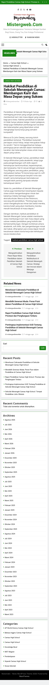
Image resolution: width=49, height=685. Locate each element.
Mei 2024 (8, 548)
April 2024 (8, 553)
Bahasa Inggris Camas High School (18, 633)
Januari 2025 (9, 510)
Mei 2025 (8, 491)
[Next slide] (46, 2)
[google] (27, 9)
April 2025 (8, 496)
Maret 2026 (9, 444)
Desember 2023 (11, 572)
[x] (24, 9)
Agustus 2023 (10, 591)
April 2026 (8, 439)
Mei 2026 (8, 434)
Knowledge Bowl (11, 647)
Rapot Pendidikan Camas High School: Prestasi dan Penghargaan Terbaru (21, 2)
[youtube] (30, 9)
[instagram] (20, 9)
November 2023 (11, 576)
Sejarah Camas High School (15, 661)
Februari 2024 (10, 562)
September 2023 (11, 586)
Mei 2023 (8, 605)
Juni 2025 (8, 486)
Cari (5, 343)
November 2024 (11, 520)
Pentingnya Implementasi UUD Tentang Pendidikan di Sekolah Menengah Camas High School (24, 327)
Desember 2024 (11, 515)
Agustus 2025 (10, 477)
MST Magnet (9, 652)
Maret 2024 (9, 557)
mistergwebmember (12, 101)
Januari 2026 (9, 453)
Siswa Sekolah (10, 666)
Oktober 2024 (10, 524)
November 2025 (11, 463)
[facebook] (18, 9)
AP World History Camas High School (19, 628)
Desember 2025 (11, 458)
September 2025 (11, 472)
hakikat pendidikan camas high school (27, 240)
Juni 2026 (8, 429)
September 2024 (11, 529)
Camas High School (12, 81)
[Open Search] (42, 45)
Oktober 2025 (10, 467)
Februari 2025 (10, 505)
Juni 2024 (8, 543)
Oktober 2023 (10, 581)
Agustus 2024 (10, 534)
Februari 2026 (10, 448)
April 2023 (8, 610)
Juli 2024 (8, 539)
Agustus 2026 (10, 420)
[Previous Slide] (42, 2)
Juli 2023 (8, 595)
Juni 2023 (8, 600)
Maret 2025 (9, 501)
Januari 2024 (9, 567)
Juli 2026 (8, 425)
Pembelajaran (10, 656)
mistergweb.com (24, 24)
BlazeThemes (24, 676)
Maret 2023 (9, 614)
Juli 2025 (8, 482)
